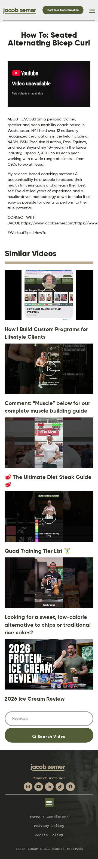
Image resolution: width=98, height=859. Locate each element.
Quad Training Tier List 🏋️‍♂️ (38, 551)
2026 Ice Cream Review (35, 698)
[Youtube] (38, 786)
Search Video (58, 733)
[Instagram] (28, 786)
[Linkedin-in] (49, 786)
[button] (49, 802)
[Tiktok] (60, 786)
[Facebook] (70, 786)
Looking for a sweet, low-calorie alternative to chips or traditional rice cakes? (48, 625)
